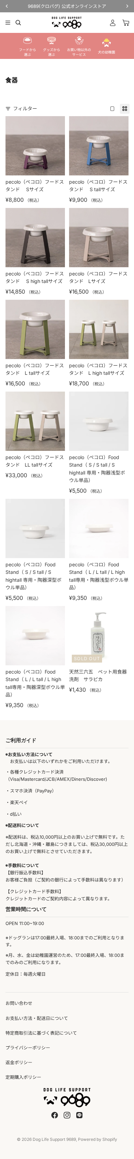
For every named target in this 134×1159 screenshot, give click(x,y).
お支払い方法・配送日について (36, 1018)
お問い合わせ (18, 1003)
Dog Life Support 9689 (54, 1139)
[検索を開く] (18, 22)
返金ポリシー (18, 1062)
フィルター (25, 108)
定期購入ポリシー (23, 1077)
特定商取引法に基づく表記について (41, 1033)
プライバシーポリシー (27, 1047)
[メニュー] (8, 22)
